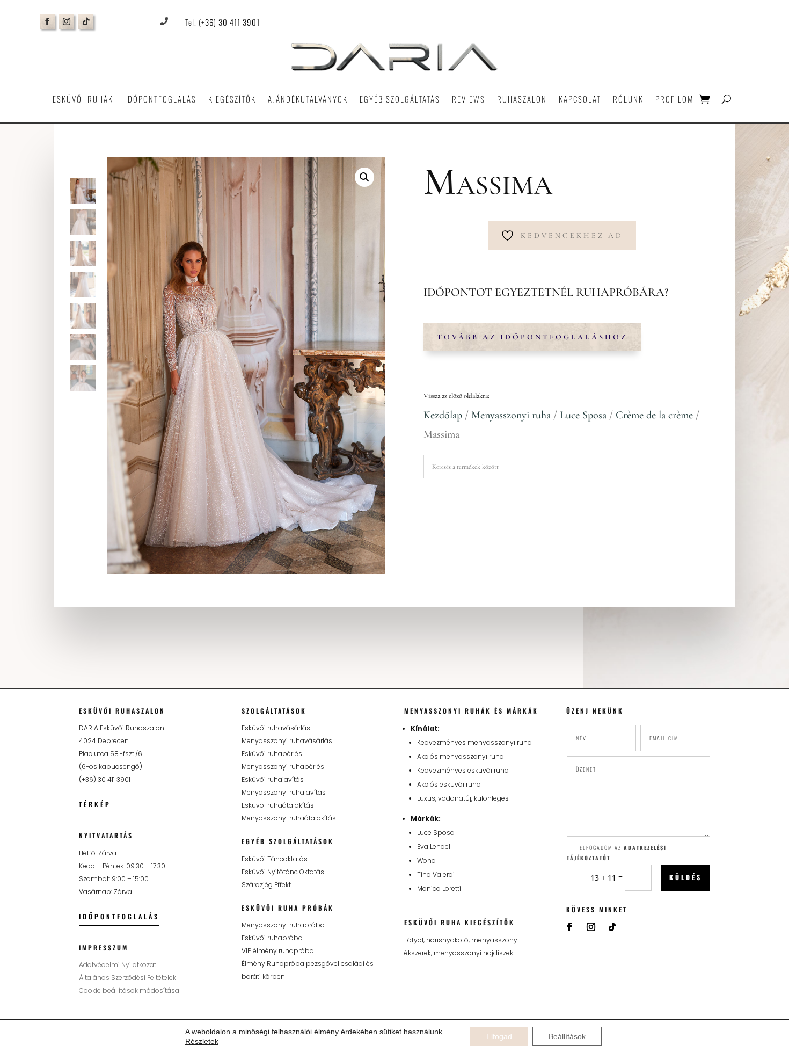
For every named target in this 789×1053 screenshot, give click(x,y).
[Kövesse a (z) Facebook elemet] (47, 21)
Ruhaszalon (522, 99)
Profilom (674, 99)
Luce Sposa (583, 415)
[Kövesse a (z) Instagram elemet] (66, 21)
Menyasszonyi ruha (511, 415)
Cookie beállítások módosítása (129, 990)
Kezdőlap (442, 415)
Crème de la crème (654, 415)
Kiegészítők (232, 99)
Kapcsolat (580, 99)
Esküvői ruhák (83, 99)
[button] (364, 177)
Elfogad (499, 1036)
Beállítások (567, 1036)
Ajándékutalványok (308, 99)
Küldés (685, 877)
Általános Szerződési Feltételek (127, 977)
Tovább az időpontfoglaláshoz (532, 337)
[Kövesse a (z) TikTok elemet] (85, 21)
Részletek (201, 1041)
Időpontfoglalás (160, 99)
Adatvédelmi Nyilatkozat (117, 964)
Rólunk (628, 99)
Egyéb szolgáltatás (400, 99)
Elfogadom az (617, 853)
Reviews (468, 99)
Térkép (95, 804)
